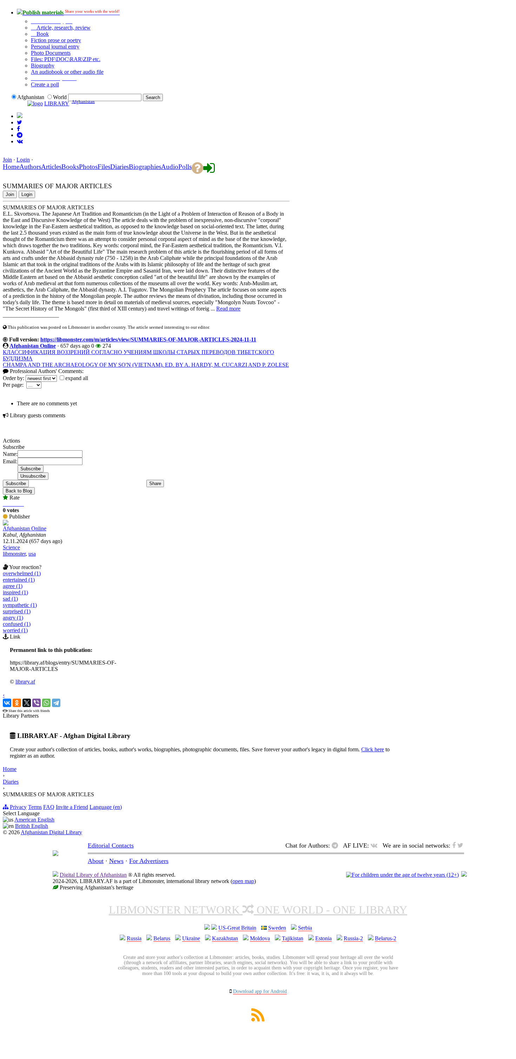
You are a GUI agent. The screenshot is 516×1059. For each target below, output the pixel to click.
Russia (134, 938)
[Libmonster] (55, 853)
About (96, 860)
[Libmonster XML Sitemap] (258, 1019)
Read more (228, 309)
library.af (25, 682)
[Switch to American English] (19, 116)
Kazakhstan (225, 938)
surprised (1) (17, 611)
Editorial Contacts (111, 845)
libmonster (14, 554)
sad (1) (10, 599)
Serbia (305, 928)
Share (155, 483)
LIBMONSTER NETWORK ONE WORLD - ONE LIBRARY (258, 909)
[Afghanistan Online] (5, 524)
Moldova (260, 938)
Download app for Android (260, 991)
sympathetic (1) (20, 605)
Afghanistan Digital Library (51, 832)
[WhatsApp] (46, 703)
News (116, 860)
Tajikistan (292, 938)
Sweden (277, 928)
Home (9, 769)
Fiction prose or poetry (56, 40)
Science (11, 547)
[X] (26, 703)
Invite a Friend (72, 807)
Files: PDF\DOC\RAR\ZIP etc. (65, 59)
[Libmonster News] (19, 122)
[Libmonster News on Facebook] (18, 129)
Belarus (161, 938)
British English (31, 826)
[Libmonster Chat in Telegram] (337, 845)
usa (32, 554)
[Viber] (36, 703)
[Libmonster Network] (402, 875)
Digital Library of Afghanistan (93, 875)
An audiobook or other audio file (67, 72)
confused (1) (17, 624)
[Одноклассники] (17, 703)
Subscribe (16, 483)
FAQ (48, 807)
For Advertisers (148, 860)
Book (42, 34)
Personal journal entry (55, 47)
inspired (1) (15, 592)
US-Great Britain (237, 928)
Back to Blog (19, 490)
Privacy (18, 807)
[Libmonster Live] (20, 141)
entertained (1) (19, 580)
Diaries (11, 782)
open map (243, 881)
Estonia (323, 938)
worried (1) (15, 630)
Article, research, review (63, 28)
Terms (35, 807)
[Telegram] (56, 703)
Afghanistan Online (32, 346)
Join (7, 160)
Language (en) (106, 807)
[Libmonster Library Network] (464, 875)
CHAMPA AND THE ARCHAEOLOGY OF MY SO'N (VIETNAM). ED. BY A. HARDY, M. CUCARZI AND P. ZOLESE (146, 365)
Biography (42, 65)
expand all (76, 378)
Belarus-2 (385, 938)
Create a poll (45, 84)
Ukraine (191, 938)
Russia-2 (353, 938)
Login (23, 160)
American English (34, 820)
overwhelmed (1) (22, 573)
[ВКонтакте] (7, 703)
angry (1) (13, 618)
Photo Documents (51, 53)
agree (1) (12, 586)
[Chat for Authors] (19, 135)
